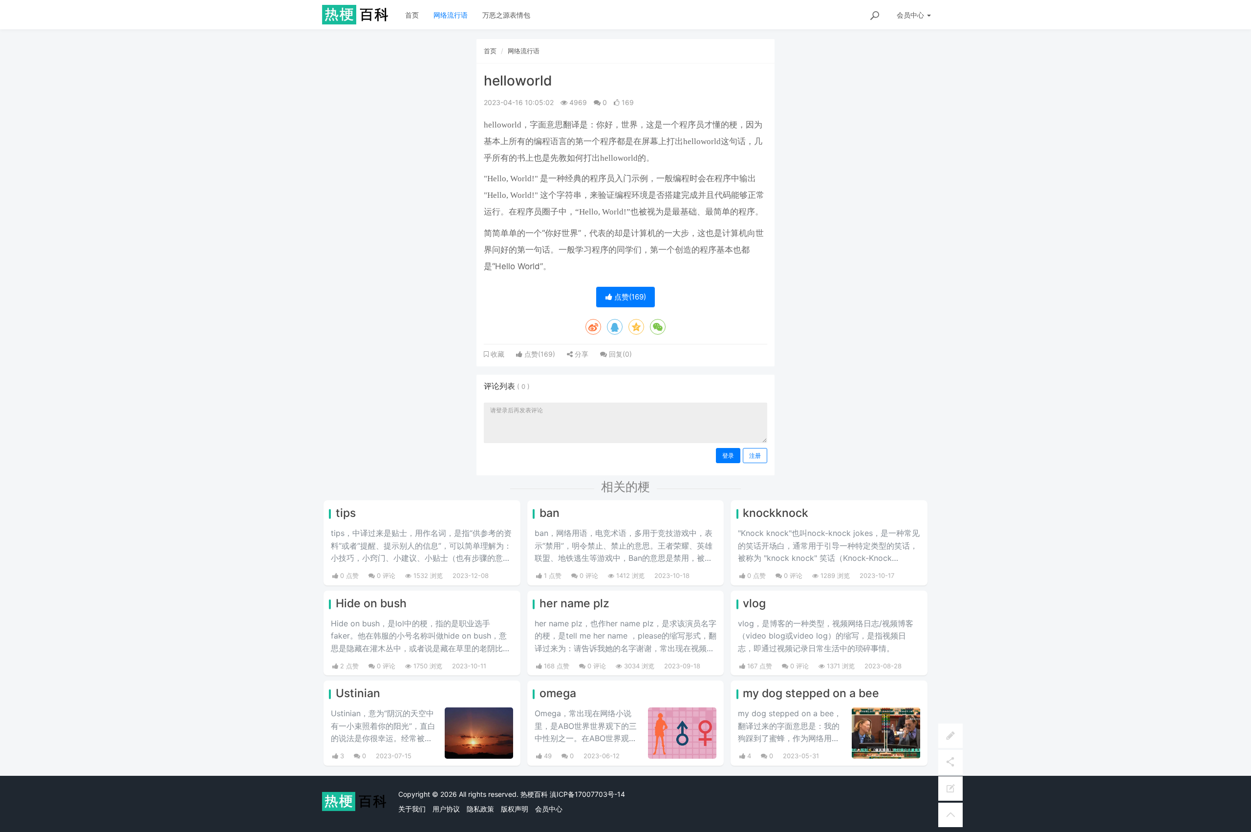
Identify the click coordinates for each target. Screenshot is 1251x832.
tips (346, 513)
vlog (754, 603)
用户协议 (446, 809)
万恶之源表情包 (506, 15)
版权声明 (514, 809)
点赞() (629, 296)
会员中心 (548, 809)
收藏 (496, 354)
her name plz (574, 603)
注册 (755, 455)
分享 (580, 354)
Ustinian (358, 693)
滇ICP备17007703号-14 (587, 794)
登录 (728, 455)
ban (549, 513)
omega (557, 693)
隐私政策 (480, 809)
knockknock (775, 513)
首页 (412, 15)
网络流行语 (450, 15)
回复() (619, 354)
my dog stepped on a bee (811, 693)
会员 (910, 15)
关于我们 (412, 809)
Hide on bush (371, 603)
